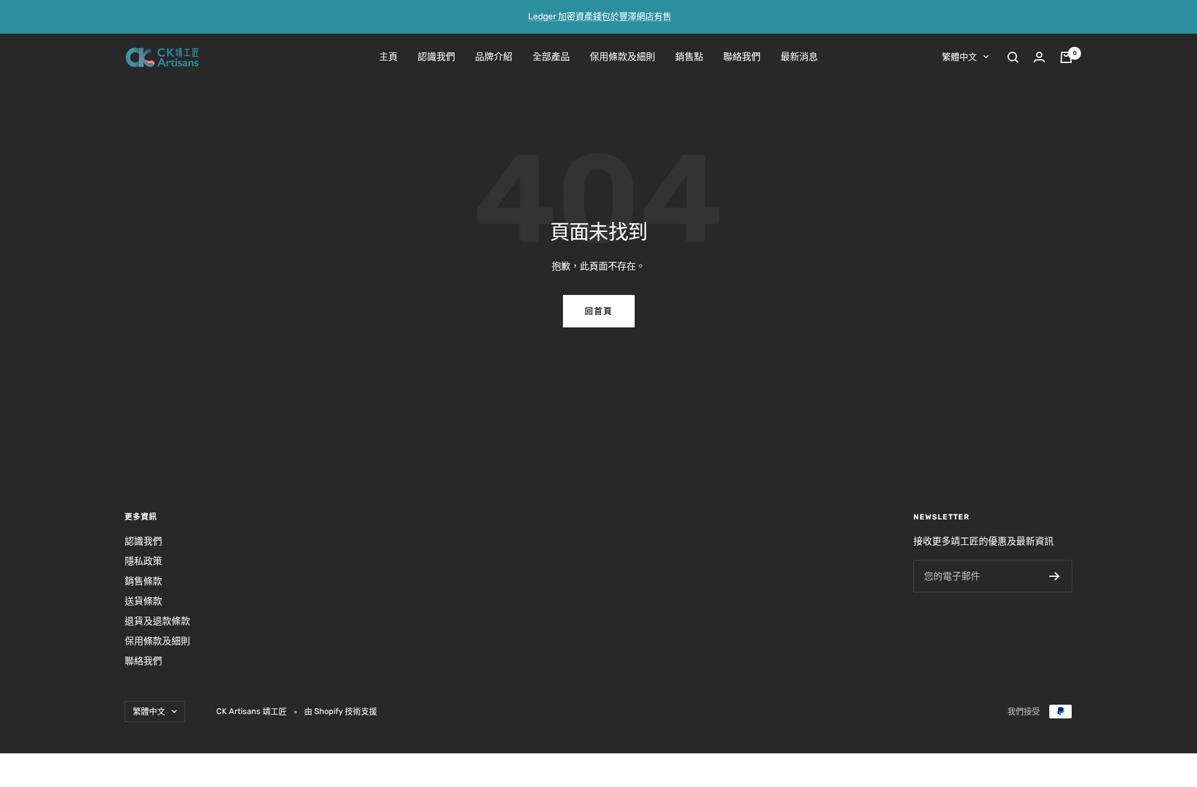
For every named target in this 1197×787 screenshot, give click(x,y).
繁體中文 (959, 57)
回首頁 (599, 311)
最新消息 (799, 56)
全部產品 (551, 56)
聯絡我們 (742, 56)
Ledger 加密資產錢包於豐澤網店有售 (599, 16)
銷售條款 (143, 581)
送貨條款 (143, 601)
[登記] (1054, 576)
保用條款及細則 (622, 56)
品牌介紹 (493, 56)
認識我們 (436, 56)
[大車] (1066, 57)
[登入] (1039, 57)
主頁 (388, 56)
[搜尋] (1013, 57)
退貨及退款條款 (157, 621)
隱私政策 (143, 561)
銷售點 (689, 56)
